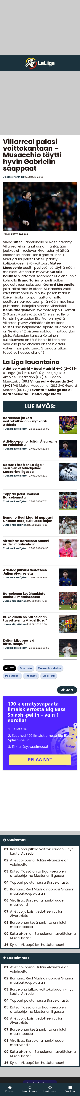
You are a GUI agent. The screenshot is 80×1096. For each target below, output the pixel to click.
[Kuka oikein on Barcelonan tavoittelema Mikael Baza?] (68, 624)
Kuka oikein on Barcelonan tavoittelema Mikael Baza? (25, 619)
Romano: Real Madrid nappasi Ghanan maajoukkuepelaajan (28, 519)
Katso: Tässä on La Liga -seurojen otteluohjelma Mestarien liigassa (23, 468)
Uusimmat (16, 840)
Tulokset (31, 675)
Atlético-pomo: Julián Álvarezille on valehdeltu (30, 443)
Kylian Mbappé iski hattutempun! (18, 642)
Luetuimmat (18, 958)
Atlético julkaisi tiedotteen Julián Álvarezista (25, 572)
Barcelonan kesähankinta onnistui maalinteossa (24, 595)
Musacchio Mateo (49, 668)
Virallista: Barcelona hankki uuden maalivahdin (26, 543)
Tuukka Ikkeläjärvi (15, 429)
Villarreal (49, 675)
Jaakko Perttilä (13, 177)
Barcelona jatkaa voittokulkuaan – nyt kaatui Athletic (26, 421)
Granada (26, 668)
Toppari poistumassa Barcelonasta (21, 496)
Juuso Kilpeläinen (15, 525)
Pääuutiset (12, 675)
